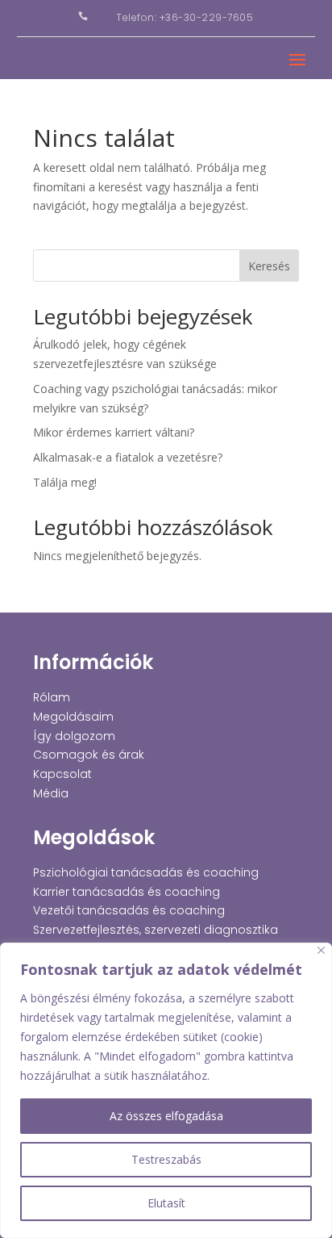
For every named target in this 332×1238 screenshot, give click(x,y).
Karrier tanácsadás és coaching (126, 892)
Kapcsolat (62, 774)
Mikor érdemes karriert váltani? (113, 432)
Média (50, 793)
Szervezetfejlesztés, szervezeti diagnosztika (155, 930)
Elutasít (166, 1203)
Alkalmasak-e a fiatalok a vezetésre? (127, 457)
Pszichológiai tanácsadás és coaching (146, 872)
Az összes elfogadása (166, 1115)
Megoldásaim (73, 717)
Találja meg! (65, 482)
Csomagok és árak (88, 755)
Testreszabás (166, 1159)
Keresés (269, 266)
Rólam (51, 697)
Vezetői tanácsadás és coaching (129, 910)
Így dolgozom (74, 736)
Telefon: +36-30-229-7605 (184, 17)
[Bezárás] (321, 950)
